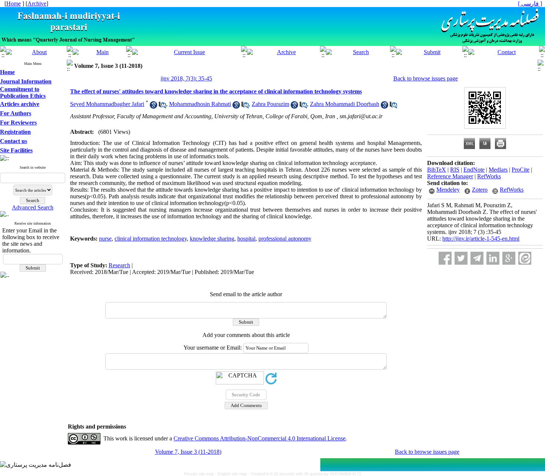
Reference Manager (450, 176)
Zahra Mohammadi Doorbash (344, 104)
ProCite (520, 169)
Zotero (480, 189)
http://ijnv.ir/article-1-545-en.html (480, 238)
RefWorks (489, 176)
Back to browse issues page (425, 78)
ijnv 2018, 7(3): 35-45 (186, 78)
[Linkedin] (492, 258)
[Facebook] (445, 258)
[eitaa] (524, 258)
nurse (105, 238)
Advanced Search (32, 207)
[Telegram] (476, 258)
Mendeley (448, 189)
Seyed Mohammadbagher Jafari (107, 104)
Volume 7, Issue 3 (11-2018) (188, 452)
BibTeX (436, 169)
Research (119, 265)
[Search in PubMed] (162, 106)
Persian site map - (201, 474)
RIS (454, 169)
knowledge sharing (212, 238)
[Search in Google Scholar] (153, 106)
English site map (233, 474)
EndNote (474, 169)
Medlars (498, 169)
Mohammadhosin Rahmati (200, 104)
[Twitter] (461, 258)
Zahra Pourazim (270, 104)
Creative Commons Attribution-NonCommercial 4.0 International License (260, 438)
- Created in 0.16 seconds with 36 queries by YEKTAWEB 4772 (304, 474)
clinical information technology (151, 238)
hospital (246, 238)
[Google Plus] (508, 258)
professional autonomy (284, 238)
